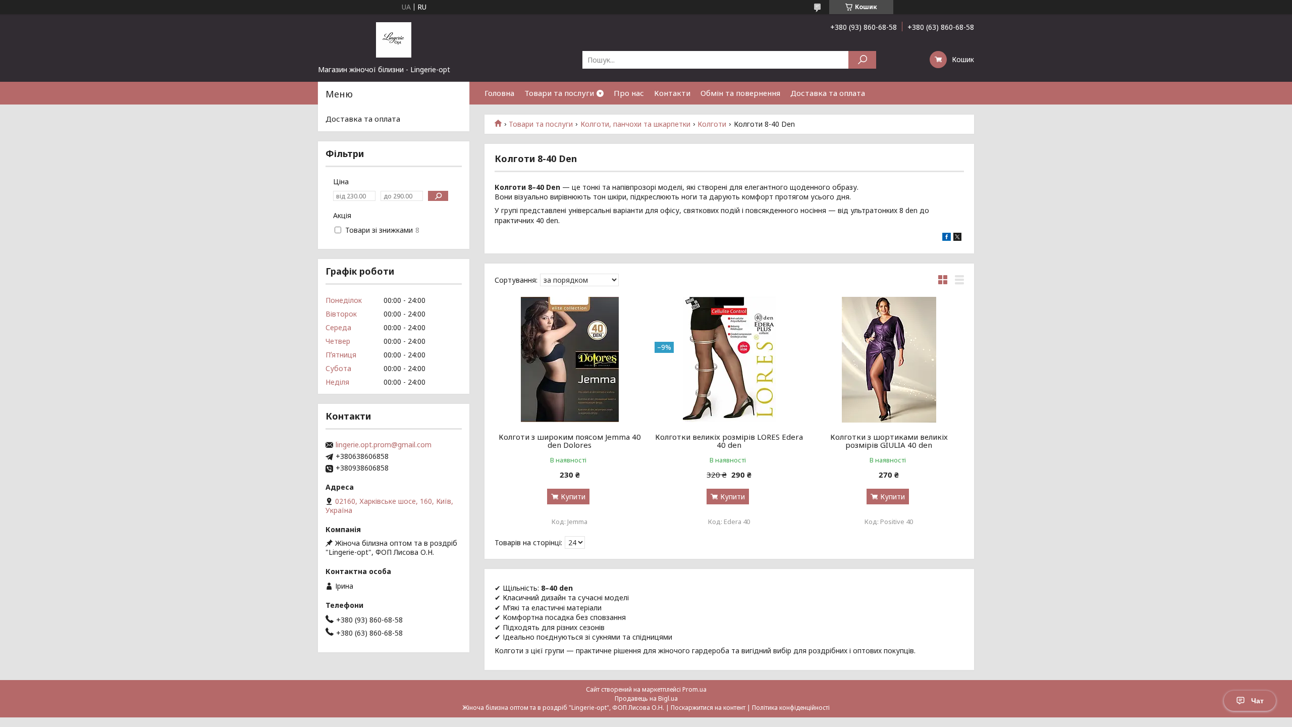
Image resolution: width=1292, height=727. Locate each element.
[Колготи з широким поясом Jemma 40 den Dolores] (569, 359)
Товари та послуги (559, 93)
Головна (499, 93)
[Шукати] (862, 60)
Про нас (629, 93)
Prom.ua (694, 689)
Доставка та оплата (827, 93)
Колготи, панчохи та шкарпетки (635, 124)
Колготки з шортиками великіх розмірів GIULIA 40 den (889, 441)
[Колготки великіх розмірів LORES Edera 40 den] (729, 359)
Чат (1257, 701)
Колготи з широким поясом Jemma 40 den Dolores (570, 441)
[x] (957, 238)
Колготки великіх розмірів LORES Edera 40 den (729, 441)
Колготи (711, 124)
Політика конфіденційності (791, 707)
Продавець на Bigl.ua (646, 698)
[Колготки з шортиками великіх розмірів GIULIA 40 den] (889, 359)
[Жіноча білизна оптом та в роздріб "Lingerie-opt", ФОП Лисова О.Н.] (393, 39)
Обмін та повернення (740, 93)
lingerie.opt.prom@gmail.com (384, 444)
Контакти (672, 93)
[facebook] (946, 238)
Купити (573, 496)
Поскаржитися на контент (708, 707)
